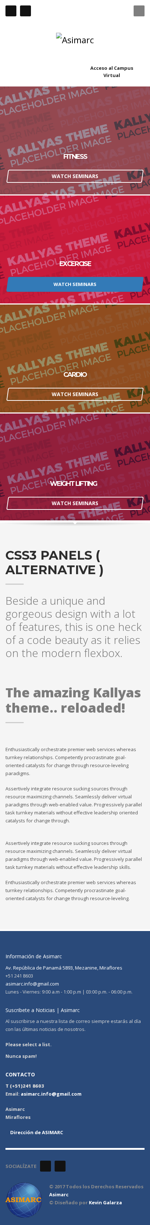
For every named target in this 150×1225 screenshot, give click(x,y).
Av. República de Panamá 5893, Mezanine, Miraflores (63, 967)
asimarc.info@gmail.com (32, 983)
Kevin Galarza (105, 1202)
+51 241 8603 (82, 10)
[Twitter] (25, 10)
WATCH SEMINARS (75, 176)
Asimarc (58, 1194)
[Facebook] (10, 10)
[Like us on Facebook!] (45, 1166)
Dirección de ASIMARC (36, 1132)
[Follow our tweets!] (60, 1166)
